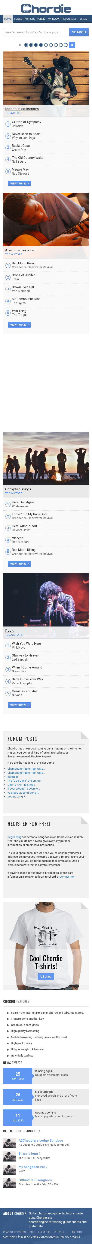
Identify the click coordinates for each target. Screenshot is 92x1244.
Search (79, 32)
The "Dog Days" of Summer (24, 780)
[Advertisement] (46, 382)
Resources (69, 18)
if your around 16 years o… (23, 788)
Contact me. (66, 876)
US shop (46, 976)
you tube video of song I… (23, 792)
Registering (14, 837)
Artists (30, 18)
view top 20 (18, 183)
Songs (18, 18)
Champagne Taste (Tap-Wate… (26, 768)
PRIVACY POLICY (70, 1236)
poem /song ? (16, 796)
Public (41, 18)
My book (53, 18)
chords (53, 1236)
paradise (12, 776)
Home (8, 18)
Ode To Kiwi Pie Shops (21, 784)
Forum (83, 18)
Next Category (72, 45)
